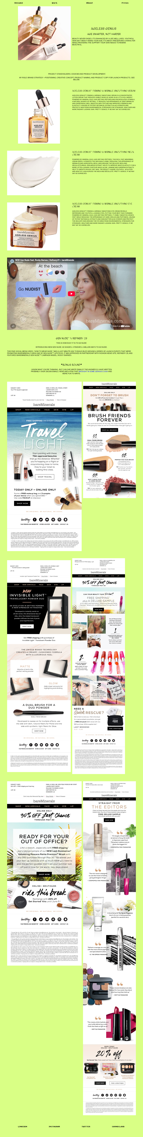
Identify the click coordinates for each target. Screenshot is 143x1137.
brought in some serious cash (93, 371)
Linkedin (22, 1126)
